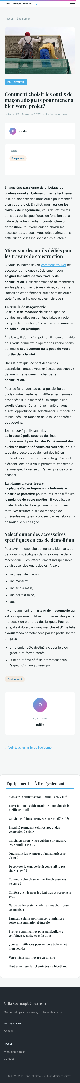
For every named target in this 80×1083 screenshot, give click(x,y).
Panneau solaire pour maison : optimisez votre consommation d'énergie (36, 920)
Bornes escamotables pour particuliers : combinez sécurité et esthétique (36, 933)
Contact (9, 1058)
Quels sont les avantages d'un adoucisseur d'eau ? (37, 855)
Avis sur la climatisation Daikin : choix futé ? (39, 797)
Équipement (24, 18)
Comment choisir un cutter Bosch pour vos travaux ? (37, 881)
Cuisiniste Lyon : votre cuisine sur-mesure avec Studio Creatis (37, 843)
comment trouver (53, 265)
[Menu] (72, 3)
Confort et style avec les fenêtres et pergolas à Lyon (40, 894)
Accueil (9, 18)
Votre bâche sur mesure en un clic (32, 957)
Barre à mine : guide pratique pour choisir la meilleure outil (39, 808)
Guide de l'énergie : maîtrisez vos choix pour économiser (39, 907)
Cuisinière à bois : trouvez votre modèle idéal (39, 819)
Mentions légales (14, 1051)
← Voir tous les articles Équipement (29, 747)
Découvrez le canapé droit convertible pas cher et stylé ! (37, 868)
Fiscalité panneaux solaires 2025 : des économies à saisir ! (34, 829)
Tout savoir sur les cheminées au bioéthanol (38, 966)
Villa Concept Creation (25, 1003)
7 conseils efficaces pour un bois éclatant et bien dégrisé (38, 946)
